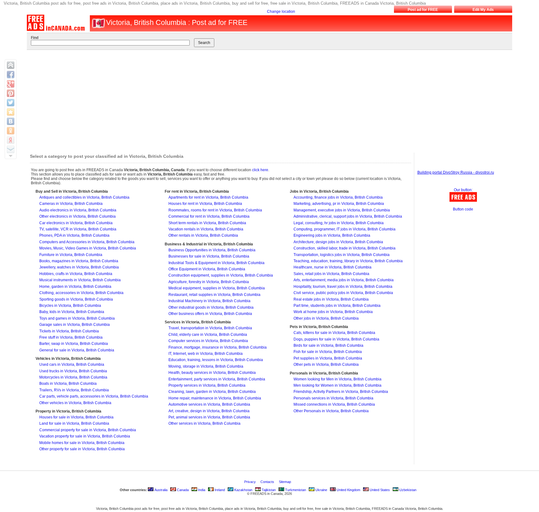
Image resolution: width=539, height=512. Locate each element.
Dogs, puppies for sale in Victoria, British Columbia (336, 339)
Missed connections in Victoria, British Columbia (334, 404)
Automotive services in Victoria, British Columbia (209, 404)
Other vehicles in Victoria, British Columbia (75, 403)
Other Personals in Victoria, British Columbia (331, 411)
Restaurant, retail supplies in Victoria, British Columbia (214, 294)
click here (260, 170)
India (201, 490)
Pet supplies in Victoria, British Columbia (328, 358)
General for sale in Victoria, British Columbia (76, 350)
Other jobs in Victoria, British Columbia (326, 318)
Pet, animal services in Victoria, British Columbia (209, 417)
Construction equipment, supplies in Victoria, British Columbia (220, 275)
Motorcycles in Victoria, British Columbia (73, 377)
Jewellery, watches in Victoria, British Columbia (79, 267)
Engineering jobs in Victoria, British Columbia (332, 235)
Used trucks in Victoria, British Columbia (73, 371)
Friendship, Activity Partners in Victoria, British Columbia (341, 391)
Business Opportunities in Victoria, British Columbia (211, 250)
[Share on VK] (10, 121)
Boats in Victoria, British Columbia (68, 383)
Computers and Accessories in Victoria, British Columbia (86, 242)
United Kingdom (348, 490)
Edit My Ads (483, 9)
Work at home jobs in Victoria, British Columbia (333, 312)
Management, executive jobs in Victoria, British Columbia (342, 210)
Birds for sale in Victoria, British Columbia (328, 345)
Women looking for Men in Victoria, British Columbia (337, 379)
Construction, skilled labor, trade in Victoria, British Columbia (345, 248)
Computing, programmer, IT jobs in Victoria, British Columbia (345, 229)
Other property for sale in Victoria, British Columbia (82, 449)
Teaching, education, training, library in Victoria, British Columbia (348, 261)
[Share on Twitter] (10, 102)
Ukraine (320, 490)
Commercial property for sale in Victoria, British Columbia (87, 430)
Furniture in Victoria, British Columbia (70, 255)
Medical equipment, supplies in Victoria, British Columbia (216, 288)
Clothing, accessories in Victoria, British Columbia (81, 293)
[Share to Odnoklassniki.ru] (10, 130)
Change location (281, 11)
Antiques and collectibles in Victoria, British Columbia (84, 197)
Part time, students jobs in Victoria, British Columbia (337, 305)
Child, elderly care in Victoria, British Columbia (207, 334)
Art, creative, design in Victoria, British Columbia (209, 411)
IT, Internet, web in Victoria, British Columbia (205, 353)
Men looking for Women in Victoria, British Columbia (337, 385)
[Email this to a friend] (10, 149)
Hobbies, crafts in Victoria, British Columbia (75, 274)
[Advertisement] (263, 99)
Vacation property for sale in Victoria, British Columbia (84, 436)
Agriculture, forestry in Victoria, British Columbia (208, 282)
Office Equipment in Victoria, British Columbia (206, 269)
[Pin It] (10, 93)
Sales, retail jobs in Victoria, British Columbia (331, 274)
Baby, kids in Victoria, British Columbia (71, 312)
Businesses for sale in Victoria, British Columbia (208, 256)
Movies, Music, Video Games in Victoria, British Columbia (87, 248)
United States (379, 490)
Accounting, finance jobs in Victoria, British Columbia (338, 197)
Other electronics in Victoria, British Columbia (77, 216)
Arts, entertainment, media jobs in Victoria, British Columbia (344, 280)
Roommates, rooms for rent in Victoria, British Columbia (215, 210)
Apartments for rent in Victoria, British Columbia (208, 197)
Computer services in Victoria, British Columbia (208, 341)
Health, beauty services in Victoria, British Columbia (212, 372)
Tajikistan (268, 490)
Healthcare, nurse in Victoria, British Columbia (332, 267)
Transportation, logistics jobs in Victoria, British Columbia (342, 255)
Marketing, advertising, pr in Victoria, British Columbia (339, 203)
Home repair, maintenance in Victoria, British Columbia (214, 398)
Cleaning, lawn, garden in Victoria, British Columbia (212, 391)
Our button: (463, 190)
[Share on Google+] (10, 84)
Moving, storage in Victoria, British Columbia (205, 366)
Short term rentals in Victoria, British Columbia (207, 223)
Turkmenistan (295, 490)
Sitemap (285, 482)
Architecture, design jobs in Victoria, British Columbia (338, 242)
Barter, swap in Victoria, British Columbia (73, 343)
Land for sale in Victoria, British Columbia (74, 423)
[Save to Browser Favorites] (10, 112)
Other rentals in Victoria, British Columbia (203, 235)
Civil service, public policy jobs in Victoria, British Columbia (343, 293)
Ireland (219, 490)
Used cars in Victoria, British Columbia (71, 364)
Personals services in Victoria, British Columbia (333, 398)
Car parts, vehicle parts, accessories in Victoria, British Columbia (93, 396)
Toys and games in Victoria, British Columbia (77, 318)
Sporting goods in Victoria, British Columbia (76, 299)
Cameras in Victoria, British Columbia (71, 203)
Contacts (267, 482)
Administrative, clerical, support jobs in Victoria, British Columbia (348, 216)
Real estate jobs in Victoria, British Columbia (331, 299)
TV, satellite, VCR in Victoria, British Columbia (77, 229)
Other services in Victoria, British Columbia (204, 423)
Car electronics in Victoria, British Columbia (76, 223)
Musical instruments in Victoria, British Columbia (80, 280)
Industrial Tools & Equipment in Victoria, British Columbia (216, 263)
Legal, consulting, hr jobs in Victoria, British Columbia (339, 223)
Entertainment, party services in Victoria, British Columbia (216, 379)
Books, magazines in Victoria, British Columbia (78, 261)
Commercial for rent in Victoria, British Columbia (209, 216)
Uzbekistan (407, 490)
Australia (160, 490)
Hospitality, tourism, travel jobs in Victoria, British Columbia (343, 286)
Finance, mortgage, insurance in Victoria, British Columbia (217, 347)
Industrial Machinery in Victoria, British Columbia (209, 301)
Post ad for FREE (423, 9)
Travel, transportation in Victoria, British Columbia (210, 328)
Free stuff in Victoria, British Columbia (71, 337)
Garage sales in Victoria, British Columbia (74, 324)
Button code (463, 209)
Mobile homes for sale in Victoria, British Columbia (81, 443)
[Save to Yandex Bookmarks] (10, 140)
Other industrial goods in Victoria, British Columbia (211, 307)
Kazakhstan (242, 490)
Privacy (250, 482)
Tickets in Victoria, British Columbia (69, 331)
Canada (182, 490)
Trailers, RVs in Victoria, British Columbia (74, 390)
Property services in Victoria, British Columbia (206, 385)
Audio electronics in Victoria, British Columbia (77, 210)
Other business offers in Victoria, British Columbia (210, 314)
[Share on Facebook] (10, 74)
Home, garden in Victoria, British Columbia (75, 286)
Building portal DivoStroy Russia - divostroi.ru (455, 172)
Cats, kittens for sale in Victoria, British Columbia (334, 333)
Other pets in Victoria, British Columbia (326, 364)
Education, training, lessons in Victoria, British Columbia (215, 360)
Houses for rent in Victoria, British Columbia (205, 203)
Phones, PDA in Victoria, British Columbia (74, 235)
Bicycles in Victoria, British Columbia (70, 305)
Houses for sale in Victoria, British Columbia (76, 417)
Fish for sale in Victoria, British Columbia (328, 352)
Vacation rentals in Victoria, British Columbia (205, 229)
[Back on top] (10, 65)
